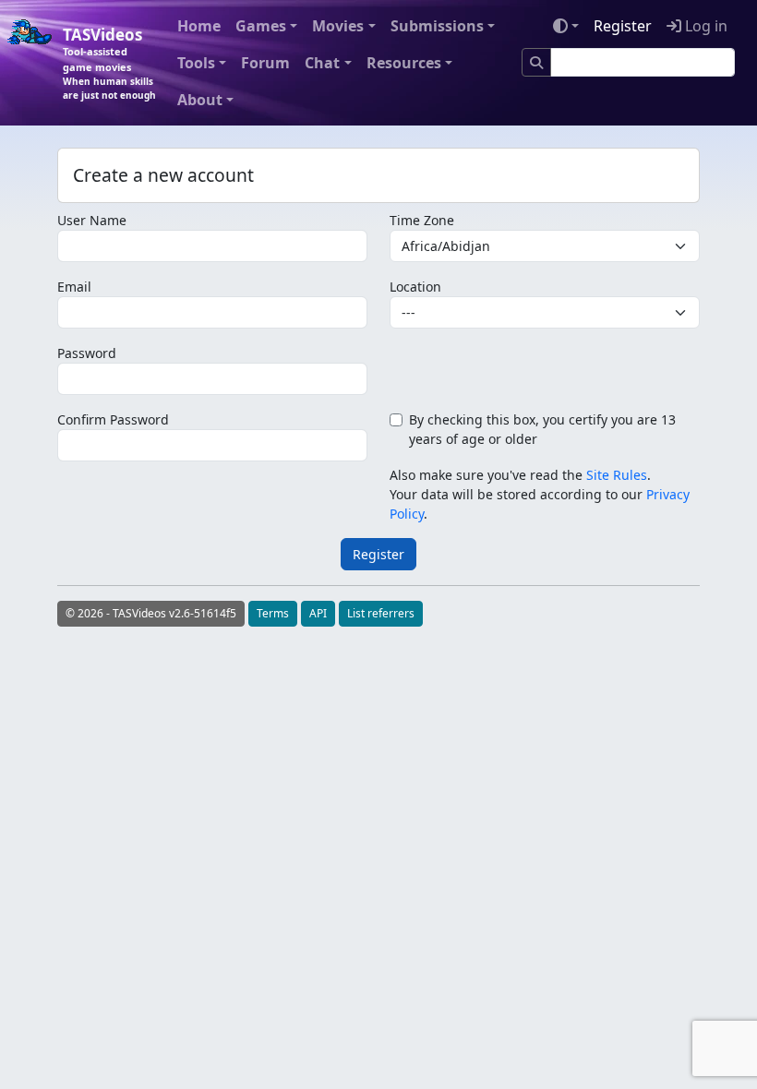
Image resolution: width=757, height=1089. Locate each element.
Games (260, 26)
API (318, 613)
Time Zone (422, 220)
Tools (196, 63)
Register (623, 26)
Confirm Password (113, 419)
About (199, 100)
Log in (704, 26)
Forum (265, 63)
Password (86, 353)
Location (415, 286)
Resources (403, 63)
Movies (338, 26)
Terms (273, 613)
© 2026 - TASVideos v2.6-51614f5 (151, 613)
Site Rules (616, 475)
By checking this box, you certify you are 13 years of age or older (542, 429)
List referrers (381, 613)
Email (74, 286)
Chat (322, 63)
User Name (91, 220)
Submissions (437, 26)
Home (199, 26)
